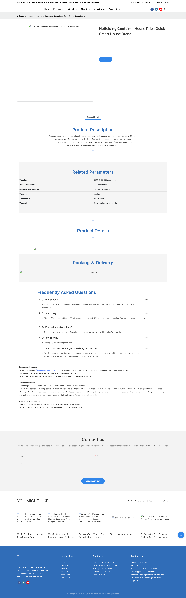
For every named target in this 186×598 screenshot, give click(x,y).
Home (63, 562)
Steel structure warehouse (122, 534)
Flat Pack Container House (137, 501)
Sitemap (115, 594)
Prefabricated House (101, 572)
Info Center (65, 575)
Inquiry (105, 59)
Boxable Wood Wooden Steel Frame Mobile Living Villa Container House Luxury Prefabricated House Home (92, 535)
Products (164, 501)
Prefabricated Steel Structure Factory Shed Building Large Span (154, 535)
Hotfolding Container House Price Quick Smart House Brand (60, 16)
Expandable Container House (105, 565)
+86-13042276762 (162, 2)
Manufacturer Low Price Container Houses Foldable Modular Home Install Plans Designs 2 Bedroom (60, 535)
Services (64, 568)
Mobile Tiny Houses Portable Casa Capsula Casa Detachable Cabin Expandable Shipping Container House (30, 535)
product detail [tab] (93, 117)
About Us (64, 572)
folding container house (45, 370)
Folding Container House (103, 568)
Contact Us (65, 578)
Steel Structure (154, 501)
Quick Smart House (25, 16)
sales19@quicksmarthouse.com (141, 2)
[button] (119, 9)
